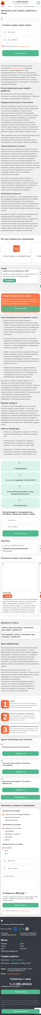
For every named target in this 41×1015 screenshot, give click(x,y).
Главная (3, 6)
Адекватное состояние (13, 828)
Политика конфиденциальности (8, 934)
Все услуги (19, 797)
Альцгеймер (9, 831)
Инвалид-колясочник (12, 817)
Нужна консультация (20, 1011)
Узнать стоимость (20, 905)
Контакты (23, 948)
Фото (2, 948)
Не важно (8, 848)
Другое (7, 840)
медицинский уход (16, 68)
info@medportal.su (20, 505)
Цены (22, 943)
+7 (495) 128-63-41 (20, 468)
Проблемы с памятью (12, 834)
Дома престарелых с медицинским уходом (24, 6)
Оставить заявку (20, 53)
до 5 (6, 853)
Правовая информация (9, 951)
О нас (22, 946)
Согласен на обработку (17, 46)
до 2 (6, 851)
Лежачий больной (11, 820)
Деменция (8, 837)
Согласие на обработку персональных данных (28, 934)
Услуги (9, 6)
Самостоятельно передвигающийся (17, 814)
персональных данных (23, 46)
